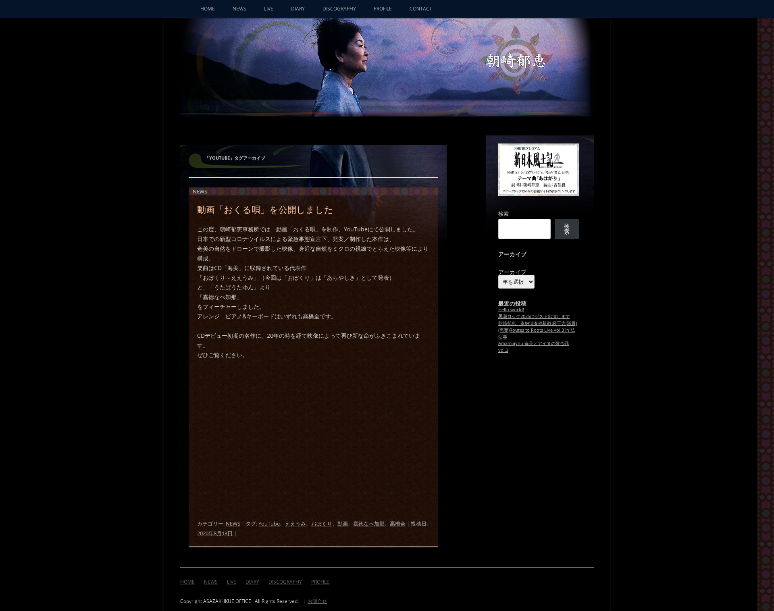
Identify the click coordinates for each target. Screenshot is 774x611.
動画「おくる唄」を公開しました (265, 209)
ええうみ (295, 523)
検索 (503, 213)
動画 (342, 523)
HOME (207, 8)
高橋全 (398, 523)
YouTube (269, 523)
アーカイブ (512, 272)
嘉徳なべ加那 (369, 523)
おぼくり (321, 523)
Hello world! (511, 309)
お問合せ (317, 601)
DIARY (298, 8)
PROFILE (383, 8)
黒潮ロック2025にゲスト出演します (534, 316)
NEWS (239, 8)
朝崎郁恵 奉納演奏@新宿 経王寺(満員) (537, 323)
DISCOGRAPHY (339, 8)
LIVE (268, 8)
